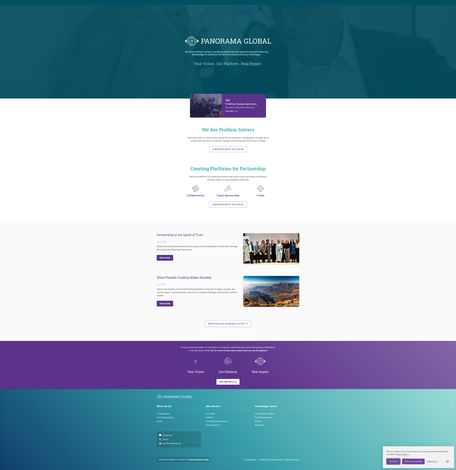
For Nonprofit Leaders (265, 413)
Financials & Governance (217, 421)
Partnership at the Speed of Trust (180, 235)
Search (165, 439)
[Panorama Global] (174, 398)
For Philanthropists (263, 417)
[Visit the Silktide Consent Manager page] (447, 461)
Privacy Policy (250, 459)
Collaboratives (163, 413)
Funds (159, 421)
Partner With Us (228, 382)
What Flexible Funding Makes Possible (184, 278)
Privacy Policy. (401, 454)
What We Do (164, 406)
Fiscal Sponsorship (165, 417)
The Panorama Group (198, 459)
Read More (165, 257)
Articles (258, 421)
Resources (259, 425)
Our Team (210, 413)
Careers (209, 417)
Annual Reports (213, 425)
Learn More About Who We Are (228, 149)
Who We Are (213, 406)
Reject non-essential (413, 461)
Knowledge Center (266, 406)
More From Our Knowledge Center (226, 323)
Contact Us (167, 435)
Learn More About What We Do (228, 204)
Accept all (393, 461)
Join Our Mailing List (171, 443)
